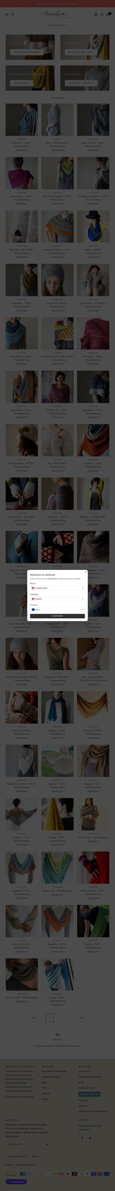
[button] (57, 588)
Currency (33, 605)
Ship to (33, 583)
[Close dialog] (85, 571)
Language (34, 594)
